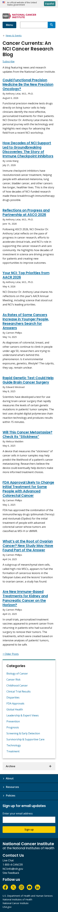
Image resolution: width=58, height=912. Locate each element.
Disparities (12, 697)
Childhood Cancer (17, 685)
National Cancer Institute (16, 903)
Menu (9, 25)
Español (49, 3)
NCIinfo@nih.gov (13, 869)
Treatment (12, 751)
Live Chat (8, 860)
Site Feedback (11, 873)
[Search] (51, 25)
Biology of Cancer (17, 673)
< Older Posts (11, 653)
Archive (10, 766)
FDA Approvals (15, 703)
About (10, 778)
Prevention (13, 721)
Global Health (14, 709)
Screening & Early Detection (23, 733)
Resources (12, 787)
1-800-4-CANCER (13, 864)
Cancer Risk (13, 679)
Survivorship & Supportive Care (25, 739)
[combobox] (34, 25)
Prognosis (12, 727)
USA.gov (7, 906)
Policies (10, 795)
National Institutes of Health (17, 899)
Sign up (29, 829)
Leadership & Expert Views (22, 715)
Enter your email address (18, 813)
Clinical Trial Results (18, 691)
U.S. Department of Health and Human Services (28, 895)
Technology (13, 745)
